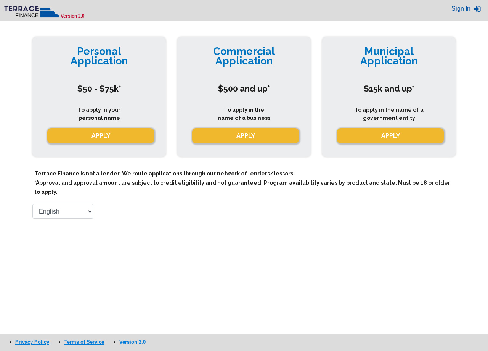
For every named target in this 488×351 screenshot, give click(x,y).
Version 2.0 (132, 342)
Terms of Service (84, 342)
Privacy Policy (32, 342)
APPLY (245, 135)
